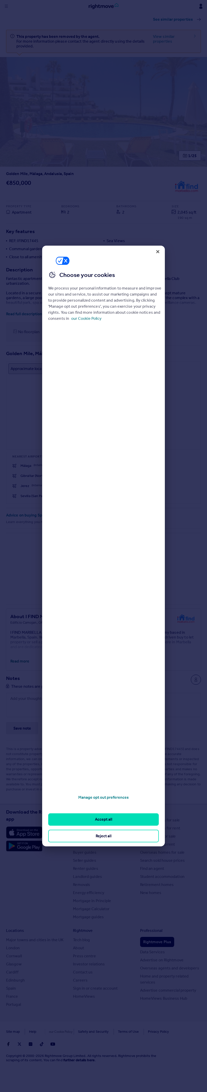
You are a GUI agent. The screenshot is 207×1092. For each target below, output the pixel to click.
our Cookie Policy (86, 318)
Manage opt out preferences (103, 797)
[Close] (157, 251)
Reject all (104, 836)
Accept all (103, 819)
